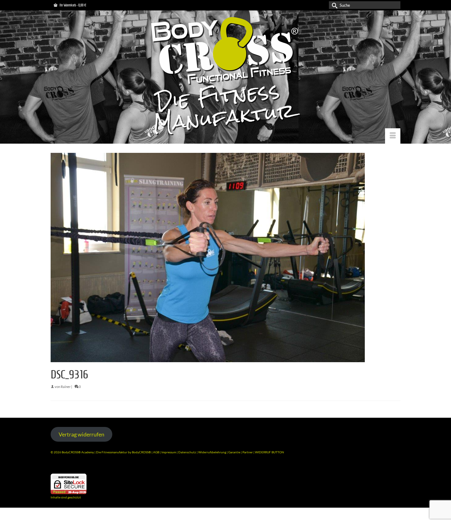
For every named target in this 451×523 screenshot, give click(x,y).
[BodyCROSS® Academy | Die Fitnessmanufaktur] (225, 77)
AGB (156, 452)
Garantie (234, 452)
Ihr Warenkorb (72, 5)
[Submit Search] (333, 5)
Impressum (168, 452)
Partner (247, 452)
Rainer (66, 387)
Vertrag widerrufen (81, 434)
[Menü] (392, 136)
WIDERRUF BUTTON (269, 452)
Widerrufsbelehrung (212, 452)
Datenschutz (187, 452)
